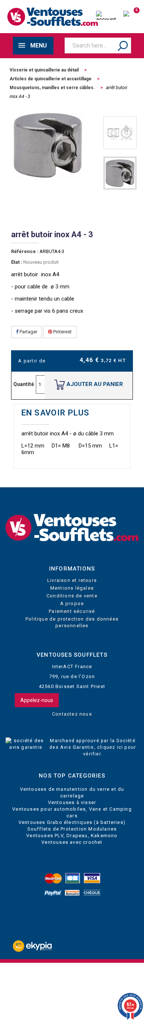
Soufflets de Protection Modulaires (72, 829)
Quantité (23, 384)
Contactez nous (72, 714)
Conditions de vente (72, 596)
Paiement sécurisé (72, 611)
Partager (27, 331)
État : (16, 262)
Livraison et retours (72, 580)
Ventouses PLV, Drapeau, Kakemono (71, 835)
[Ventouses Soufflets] (72, 527)
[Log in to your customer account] (106, 16)
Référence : (24, 251)
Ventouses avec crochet (71, 842)
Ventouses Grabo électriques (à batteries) (72, 822)
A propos (72, 603)
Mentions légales (72, 588)
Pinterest (62, 331)
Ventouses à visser (72, 802)
